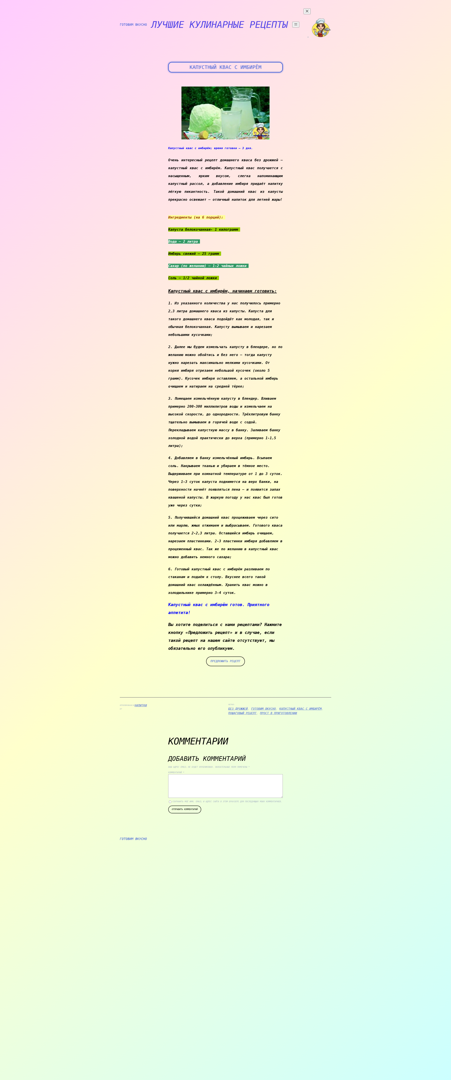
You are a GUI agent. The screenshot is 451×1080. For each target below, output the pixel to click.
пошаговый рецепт (242, 713)
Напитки (141, 705)
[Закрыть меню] (307, 11)
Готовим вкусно (133, 24)
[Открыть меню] (295, 24)
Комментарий (176, 772)
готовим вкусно (263, 708)
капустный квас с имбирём (300, 708)
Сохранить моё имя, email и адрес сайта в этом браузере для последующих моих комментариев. (227, 801)
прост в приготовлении (278, 713)
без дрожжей (238, 708)
